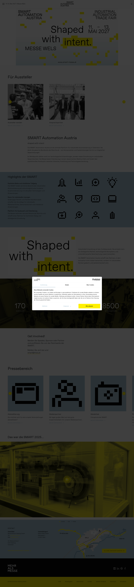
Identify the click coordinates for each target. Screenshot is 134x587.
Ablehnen (44, 306)
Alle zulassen (89, 306)
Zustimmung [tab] (43, 285)
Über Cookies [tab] (90, 285)
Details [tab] (67, 285)
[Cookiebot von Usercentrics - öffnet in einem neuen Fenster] (93, 280)
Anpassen (66, 306)
